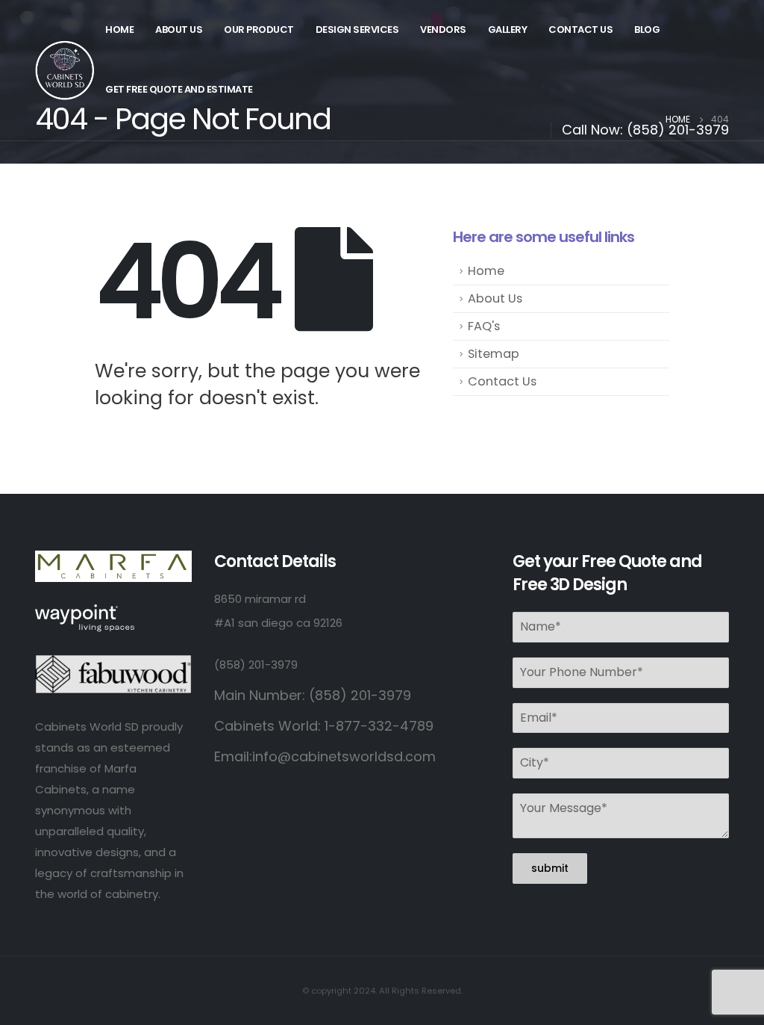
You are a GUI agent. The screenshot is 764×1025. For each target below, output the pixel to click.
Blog (647, 29)
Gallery (507, 29)
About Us (178, 29)
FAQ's (484, 326)
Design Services (357, 29)
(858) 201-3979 (678, 129)
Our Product (259, 29)
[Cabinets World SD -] (65, 70)
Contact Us (580, 29)
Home (119, 29)
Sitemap (493, 353)
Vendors (443, 29)
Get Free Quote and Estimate (179, 89)
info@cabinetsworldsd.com (344, 756)
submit (550, 868)
